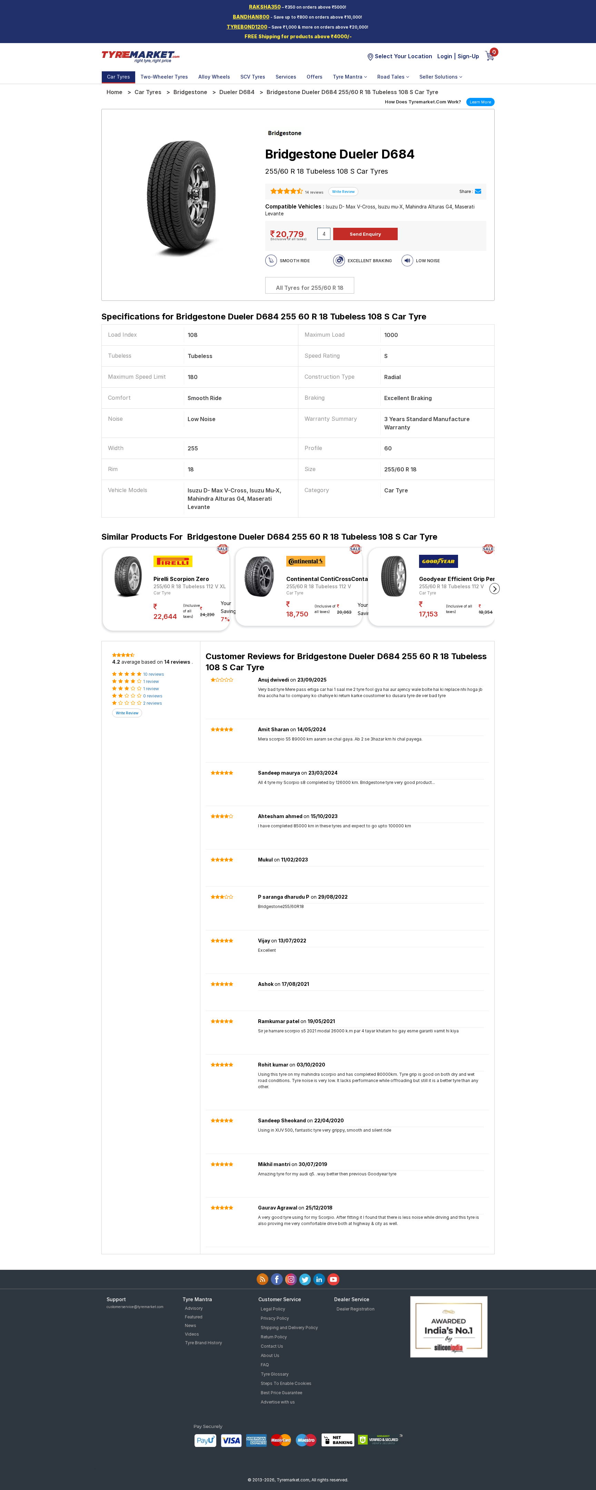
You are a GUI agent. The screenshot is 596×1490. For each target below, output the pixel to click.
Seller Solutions (439, 77)
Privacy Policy (275, 1318)
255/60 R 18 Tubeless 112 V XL (189, 586)
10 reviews (153, 674)
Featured (193, 1316)
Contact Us (272, 1346)
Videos (192, 1334)
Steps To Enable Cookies (286, 1383)
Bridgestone (190, 92)
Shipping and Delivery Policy (289, 1327)
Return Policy (274, 1336)
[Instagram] (291, 1279)
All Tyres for (310, 287)
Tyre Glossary (275, 1374)
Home (114, 92)
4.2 (116, 662)
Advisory (194, 1308)
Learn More (480, 102)
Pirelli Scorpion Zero (181, 578)
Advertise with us (278, 1402)
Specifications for (263, 317)
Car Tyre (161, 592)
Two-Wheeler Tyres (164, 77)
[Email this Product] (478, 191)
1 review (151, 681)
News (190, 1325)
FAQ (265, 1364)
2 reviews (152, 703)
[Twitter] (305, 1279)
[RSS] (263, 1279)
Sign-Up (468, 56)
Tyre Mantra (348, 77)
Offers (314, 77)
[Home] (140, 56)
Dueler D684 (237, 92)
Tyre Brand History (203, 1342)
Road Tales (391, 77)
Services (286, 77)
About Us (270, 1355)
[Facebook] (277, 1279)
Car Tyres (118, 77)
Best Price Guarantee (281, 1392)
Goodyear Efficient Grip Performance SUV (477, 578)
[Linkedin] (319, 1279)
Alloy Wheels (214, 77)
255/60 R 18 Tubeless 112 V (318, 586)
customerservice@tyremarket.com (135, 1307)
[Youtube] (333, 1279)
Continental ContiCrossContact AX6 (336, 578)
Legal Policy (273, 1309)
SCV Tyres (252, 77)
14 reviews (313, 192)
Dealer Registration (356, 1309)
